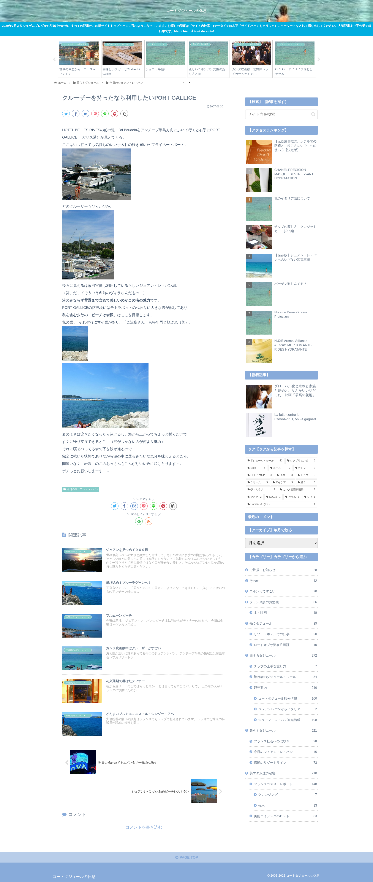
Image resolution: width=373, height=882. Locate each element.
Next (319, 59)
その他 (283, 580)
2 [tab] (190, 82)
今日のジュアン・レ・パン (82, 489)
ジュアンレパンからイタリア (287, 709)
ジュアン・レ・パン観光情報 (287, 720)
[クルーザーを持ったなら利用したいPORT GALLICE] (85, 113)
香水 (287, 805)
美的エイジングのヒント (285, 816)
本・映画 (285, 613)
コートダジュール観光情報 (287, 698)
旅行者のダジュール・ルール (285, 677)
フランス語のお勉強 (283, 602)
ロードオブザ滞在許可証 (285, 645)
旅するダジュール (283, 655)
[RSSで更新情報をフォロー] (148, 521)
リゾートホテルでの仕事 (285, 634)
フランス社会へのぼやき (285, 741)
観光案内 (285, 687)
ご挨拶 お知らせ (283, 570)
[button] (313, 114)
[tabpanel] (79, 59)
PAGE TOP (188, 857)
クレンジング (287, 795)
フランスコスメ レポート (285, 784)
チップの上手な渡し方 (285, 666)
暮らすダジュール (283, 730)
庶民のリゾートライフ (285, 762)
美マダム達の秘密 (283, 773)
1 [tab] (183, 82)
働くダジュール (283, 623)
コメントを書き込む (143, 827)
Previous (54, 59)
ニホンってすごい (283, 591)
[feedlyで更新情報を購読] (139, 521)
